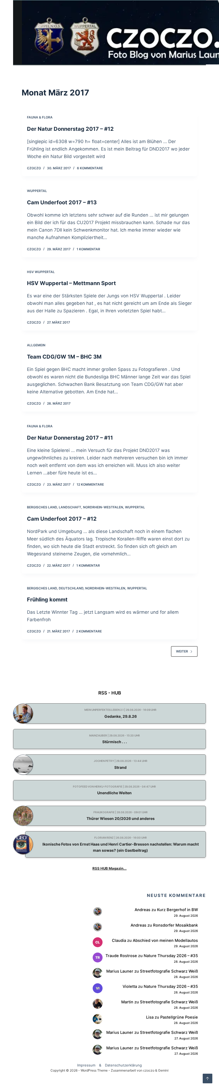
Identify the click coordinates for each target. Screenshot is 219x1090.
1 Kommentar (88, 249)
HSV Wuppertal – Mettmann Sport (71, 283)
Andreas (142, 909)
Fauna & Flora (40, 117)
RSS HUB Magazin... (109, 868)
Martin (127, 1002)
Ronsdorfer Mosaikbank (175, 925)
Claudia (119, 940)
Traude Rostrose (121, 955)
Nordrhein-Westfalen (103, 507)
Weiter (182, 651)
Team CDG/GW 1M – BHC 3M (64, 357)
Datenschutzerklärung (123, 1065)
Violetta (130, 986)
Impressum (86, 1065)
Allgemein (36, 345)
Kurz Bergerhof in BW (177, 909)
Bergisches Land (42, 507)
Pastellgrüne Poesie (179, 1017)
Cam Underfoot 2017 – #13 (62, 202)
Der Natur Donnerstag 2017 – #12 (70, 129)
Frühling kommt (47, 599)
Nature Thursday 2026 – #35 (171, 955)
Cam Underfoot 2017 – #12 (62, 519)
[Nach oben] (207, 1078)
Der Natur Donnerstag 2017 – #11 (70, 438)
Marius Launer (119, 971)
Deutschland (71, 588)
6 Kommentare (90, 168)
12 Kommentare (90, 484)
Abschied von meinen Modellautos (165, 940)
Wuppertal (37, 191)
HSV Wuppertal (41, 272)
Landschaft (70, 507)
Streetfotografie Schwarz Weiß (169, 971)
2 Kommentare (89, 631)
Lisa (150, 1017)
